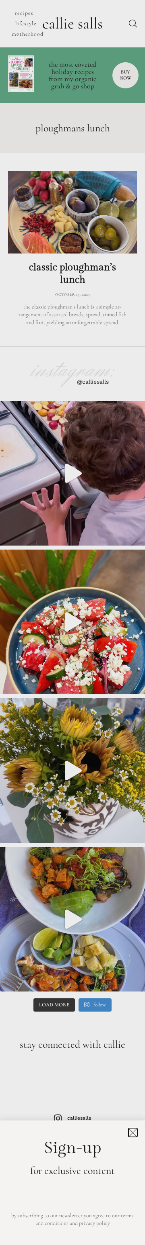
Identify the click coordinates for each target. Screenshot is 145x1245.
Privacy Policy (94, 1223)
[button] (133, 1132)
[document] (72, 622)
